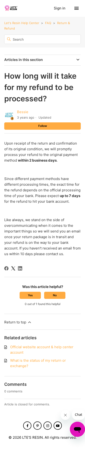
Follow (42, 126)
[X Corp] (13, 268)
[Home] (10, 8)
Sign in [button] (60, 8)
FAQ (48, 23)
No (55, 295)
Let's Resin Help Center (21, 23)
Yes (30, 295)
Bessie (22, 112)
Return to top (15, 322)
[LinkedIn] (20, 268)
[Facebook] (6, 268)
